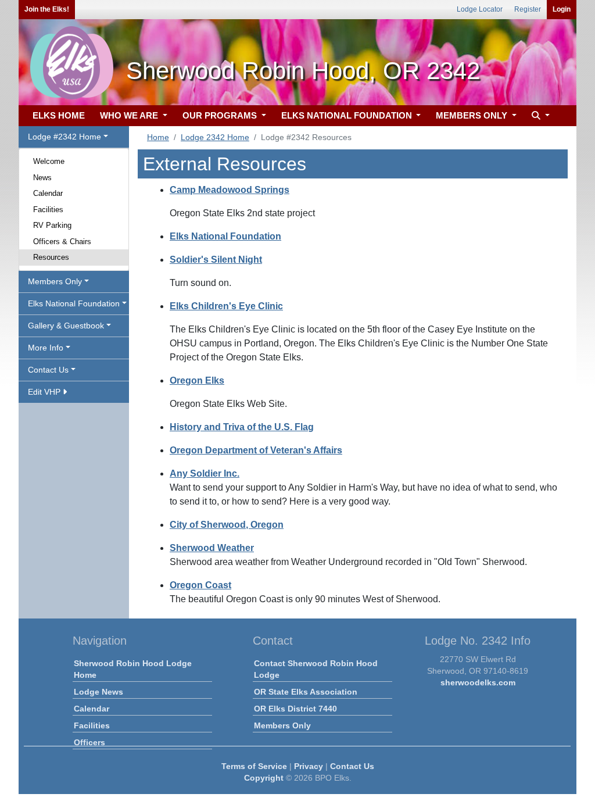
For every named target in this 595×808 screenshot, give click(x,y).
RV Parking (52, 225)
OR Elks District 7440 (295, 708)
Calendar (48, 193)
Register (527, 9)
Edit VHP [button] (45, 391)
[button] (539, 116)
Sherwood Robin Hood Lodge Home (133, 669)
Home (158, 137)
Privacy (308, 766)
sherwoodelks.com (477, 682)
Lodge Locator (480, 9)
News (42, 177)
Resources (51, 257)
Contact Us (352, 766)
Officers (89, 742)
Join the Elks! (46, 9)
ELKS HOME (59, 115)
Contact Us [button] (48, 369)
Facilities (48, 209)
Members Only (282, 725)
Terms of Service (254, 766)
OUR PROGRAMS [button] (220, 115)
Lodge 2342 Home (215, 137)
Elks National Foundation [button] (74, 303)
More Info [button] (45, 347)
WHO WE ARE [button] (130, 115)
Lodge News (98, 691)
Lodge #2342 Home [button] (64, 136)
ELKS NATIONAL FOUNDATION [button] (347, 115)
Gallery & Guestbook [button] (66, 325)
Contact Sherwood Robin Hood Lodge (316, 669)
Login (562, 9)
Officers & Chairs (62, 241)
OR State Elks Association (305, 691)
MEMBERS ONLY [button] (473, 115)
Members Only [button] (55, 281)
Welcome (48, 161)
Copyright (264, 777)
